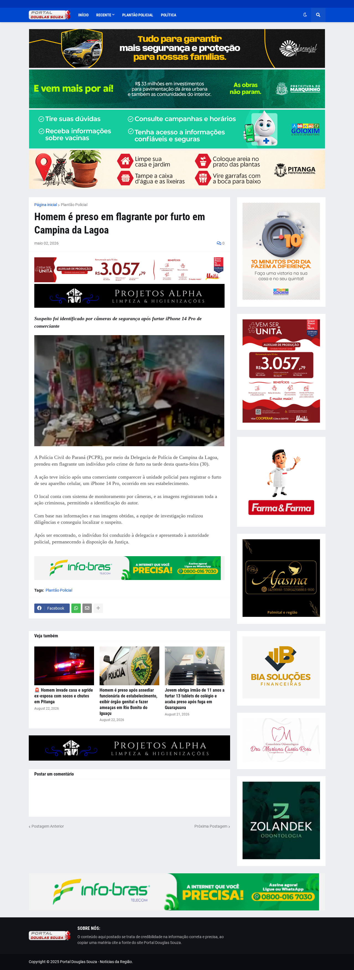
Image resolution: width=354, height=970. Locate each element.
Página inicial (45, 205)
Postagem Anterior (48, 826)
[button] (305, 15)
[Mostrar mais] (98, 608)
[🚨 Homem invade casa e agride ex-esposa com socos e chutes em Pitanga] (64, 665)
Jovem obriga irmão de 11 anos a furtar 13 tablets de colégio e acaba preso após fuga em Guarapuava (195, 698)
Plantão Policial (74, 205)
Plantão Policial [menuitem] (137, 15)
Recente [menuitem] (103, 15)
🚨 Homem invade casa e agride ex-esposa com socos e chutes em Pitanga (63, 695)
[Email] (87, 608)
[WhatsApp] (76, 608)
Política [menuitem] (168, 15)
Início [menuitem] (83, 15)
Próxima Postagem (210, 826)
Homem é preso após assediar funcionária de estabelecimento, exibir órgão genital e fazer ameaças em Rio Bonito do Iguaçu (128, 701)
